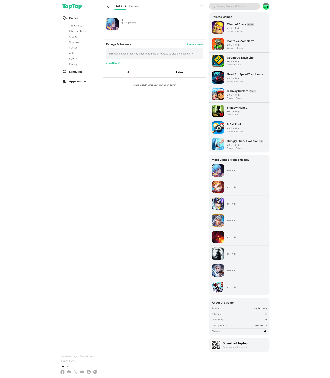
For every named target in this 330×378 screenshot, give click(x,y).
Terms (83, 356)
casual (73, 47)
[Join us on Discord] (69, 372)
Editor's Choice (77, 31)
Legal (75, 356)
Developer (65, 356)
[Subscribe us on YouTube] (82, 372)
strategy (74, 42)
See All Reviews (114, 63)
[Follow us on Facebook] (62, 372)
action (72, 53)
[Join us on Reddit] (89, 372)
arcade (73, 36)
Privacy (91, 356)
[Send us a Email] (95, 372)
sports (73, 58)
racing (73, 64)
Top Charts (75, 25)
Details (120, 6)
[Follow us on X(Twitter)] (76, 372)
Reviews (134, 6)
